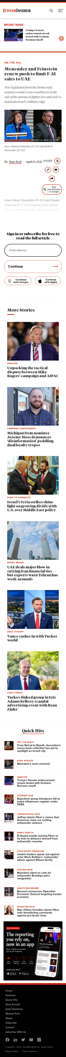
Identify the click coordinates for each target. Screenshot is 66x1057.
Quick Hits (33, 731)
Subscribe (11, 1023)
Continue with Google (21, 281)
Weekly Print (12, 1014)
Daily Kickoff (12, 1004)
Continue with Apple (51, 281)
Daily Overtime (14, 1009)
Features (10, 995)
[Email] (56, 170)
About (8, 1018)
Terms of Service (30, 1051)
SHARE (48, 160)
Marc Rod (15, 162)
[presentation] (61, 38)
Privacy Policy (11, 1051)
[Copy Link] (48, 170)
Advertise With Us (15, 1032)
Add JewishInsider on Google (53, 189)
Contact (9, 1027)
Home (8, 991)
